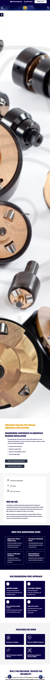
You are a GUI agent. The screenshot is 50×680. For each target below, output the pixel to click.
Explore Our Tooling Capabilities (15, 466)
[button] (1, 14)
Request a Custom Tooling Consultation (16, 461)
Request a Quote (40, 1)
